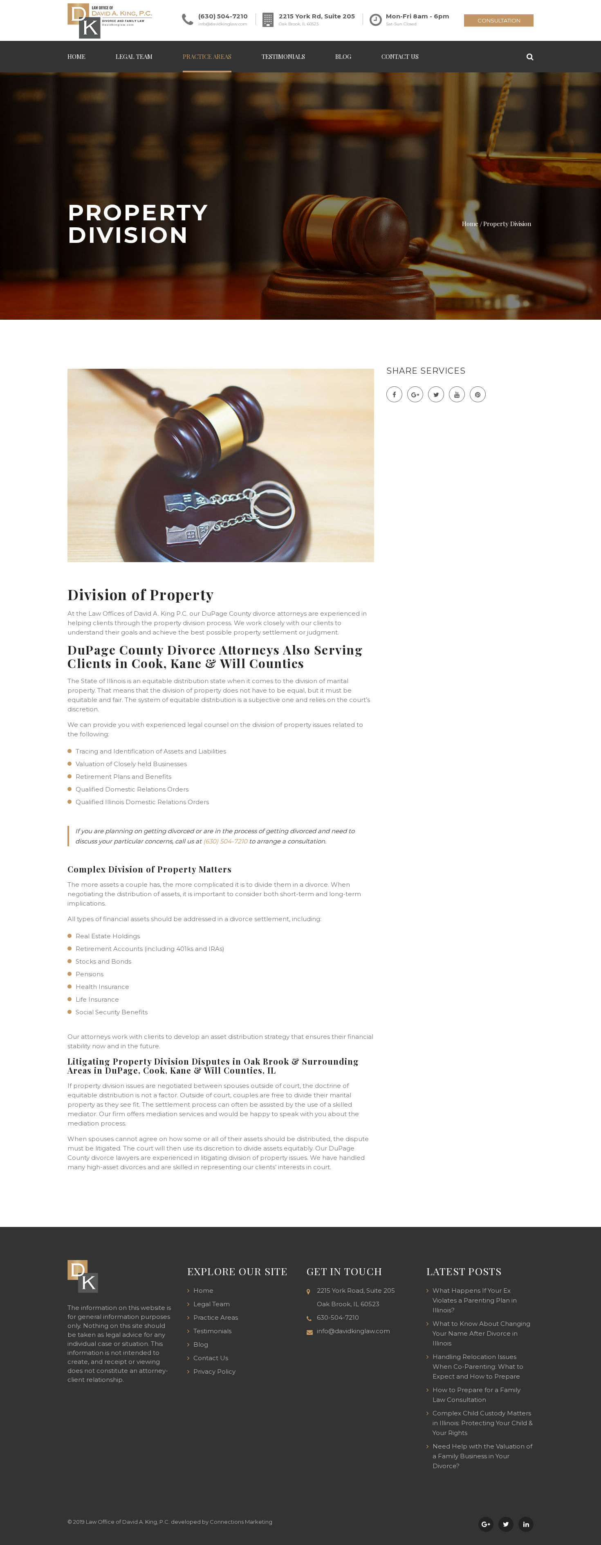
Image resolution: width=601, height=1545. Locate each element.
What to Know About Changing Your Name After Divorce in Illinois (481, 1333)
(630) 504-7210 (223, 16)
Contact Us (400, 56)
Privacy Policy (214, 1371)
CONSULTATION (499, 20)
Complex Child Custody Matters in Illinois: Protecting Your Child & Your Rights (483, 1423)
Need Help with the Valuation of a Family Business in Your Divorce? (482, 1456)
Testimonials (283, 56)
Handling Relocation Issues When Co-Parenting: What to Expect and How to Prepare (478, 1366)
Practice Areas (207, 56)
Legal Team (134, 56)
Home (76, 56)
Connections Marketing (241, 1521)
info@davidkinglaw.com (222, 24)
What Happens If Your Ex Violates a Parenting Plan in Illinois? (475, 1300)
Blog (343, 56)
